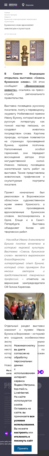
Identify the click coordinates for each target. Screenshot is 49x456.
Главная (7, 12)
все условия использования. (24, 420)
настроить (21, 432)
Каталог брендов (10, 15)
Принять (23, 448)
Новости (7, 17)
